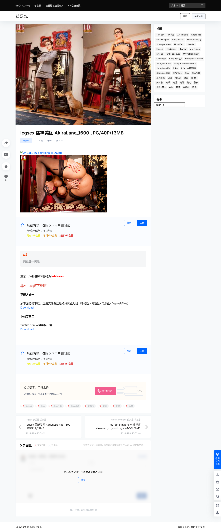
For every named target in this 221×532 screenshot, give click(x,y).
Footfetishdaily (194, 39)
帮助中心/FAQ (23, 5)
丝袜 (187, 73)
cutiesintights (162, 39)
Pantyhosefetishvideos (185, 63)
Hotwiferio (179, 44)
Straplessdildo (163, 73)
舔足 (178, 87)
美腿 (175, 82)
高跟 (194, 87)
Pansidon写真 (175, 58)
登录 (185, 16)
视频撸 (186, 87)
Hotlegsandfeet (163, 44)
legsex (26, 140)
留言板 (37, 5)
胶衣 (196, 82)
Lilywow (183, 49)
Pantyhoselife (163, 68)
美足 (189, 82)
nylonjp (160, 54)
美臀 (182, 82)
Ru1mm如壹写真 (188, 68)
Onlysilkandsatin (191, 54)
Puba (175, 68)
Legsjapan (171, 49)
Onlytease (161, 58)
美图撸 (159, 82)
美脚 (168, 82)
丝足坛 (38, 526)
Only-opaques (173, 54)
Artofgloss (196, 34)
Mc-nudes (195, 49)
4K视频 (170, 34)
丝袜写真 (196, 73)
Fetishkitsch (178, 39)
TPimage (177, 73)
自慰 (171, 87)
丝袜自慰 (160, 77)
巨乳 (186, 77)
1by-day (160, 34)
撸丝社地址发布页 (55, 5)
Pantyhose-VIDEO (194, 58)
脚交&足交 (161, 87)
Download (27, 307)
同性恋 (178, 77)
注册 (142, 222)
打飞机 (194, 77)
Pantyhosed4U (163, 63)
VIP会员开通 (74, 5)
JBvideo (191, 44)
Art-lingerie (182, 34)
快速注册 (198, 16)
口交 (170, 77)
